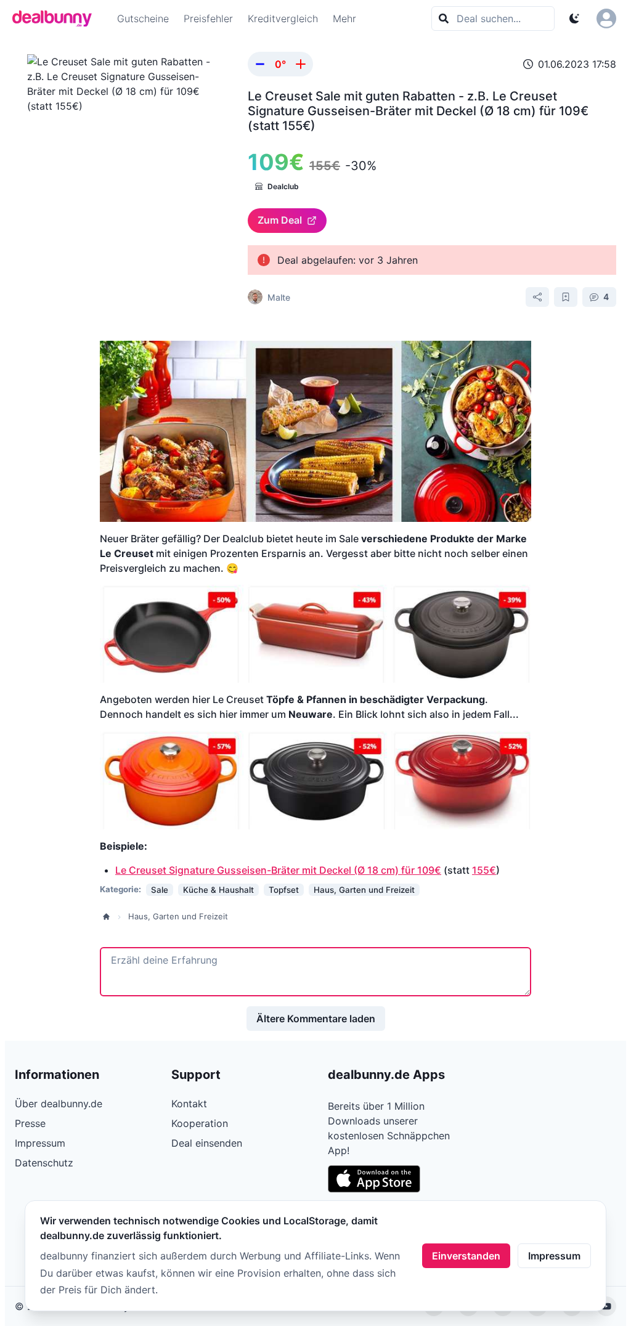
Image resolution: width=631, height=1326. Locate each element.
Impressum (554, 1256)
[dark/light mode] (574, 18)
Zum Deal (280, 220)
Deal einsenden (206, 1143)
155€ (484, 870)
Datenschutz (44, 1163)
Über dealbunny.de (58, 1103)
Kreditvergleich (283, 18)
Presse (30, 1123)
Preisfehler (208, 18)
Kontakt (189, 1103)
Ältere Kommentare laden (315, 1018)
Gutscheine (143, 18)
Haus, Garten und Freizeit (178, 916)
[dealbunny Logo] (56, 18)
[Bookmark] (565, 297)
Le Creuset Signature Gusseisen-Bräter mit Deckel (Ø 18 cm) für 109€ (278, 870)
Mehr (344, 18)
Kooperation (199, 1123)
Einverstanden (466, 1256)
